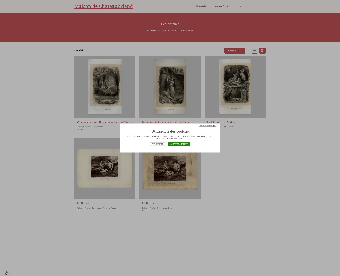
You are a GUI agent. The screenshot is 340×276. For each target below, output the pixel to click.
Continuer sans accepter (207, 126)
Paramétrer (157, 144)
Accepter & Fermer (179, 144)
